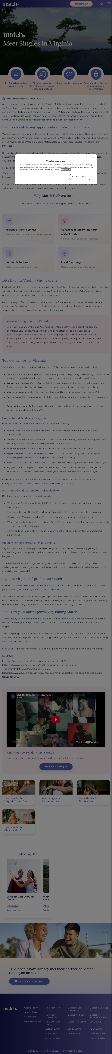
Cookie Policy (66, 169)
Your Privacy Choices (80, 177)
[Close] (93, 157)
